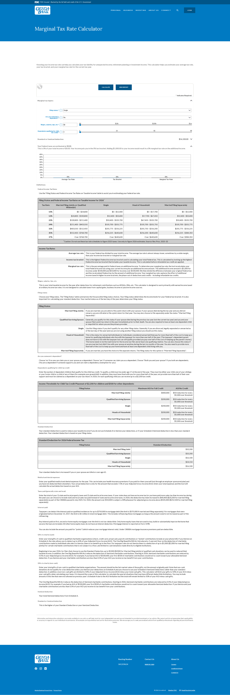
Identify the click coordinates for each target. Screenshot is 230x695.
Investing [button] (140, 10)
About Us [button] (154, 10)
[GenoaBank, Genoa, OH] (42, 10)
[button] (115, 100)
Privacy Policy (58, 690)
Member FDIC (172, 690)
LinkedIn (45, 668)
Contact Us (174, 672)
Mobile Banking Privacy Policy (43, 690)
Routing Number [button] (125, 659)
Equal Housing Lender (188, 690)
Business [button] (128, 10)
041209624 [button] (123, 664)
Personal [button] (116, 10)
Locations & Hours (177, 668)
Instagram (41, 668)
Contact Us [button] (149, 659)
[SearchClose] (177, 10)
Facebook (36, 668)
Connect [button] (166, 10)
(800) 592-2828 (149, 664)
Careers (173, 664)
